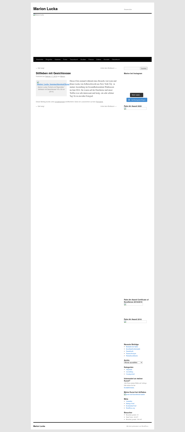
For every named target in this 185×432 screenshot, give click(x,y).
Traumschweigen (131, 353)
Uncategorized (60, 102)
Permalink (99, 102)
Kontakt (106, 59)
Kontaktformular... (129, 388)
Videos (98, 59)
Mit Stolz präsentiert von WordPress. (137, 426)
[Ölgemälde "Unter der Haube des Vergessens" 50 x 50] (137, 88)
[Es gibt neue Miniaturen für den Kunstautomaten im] (137, 78)
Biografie (49, 59)
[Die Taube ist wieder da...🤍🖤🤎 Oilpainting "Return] (145, 78)
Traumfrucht (129, 351)
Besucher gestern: (131, 415)
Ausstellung (129, 372)
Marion (62, 76)
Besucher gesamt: (131, 419)
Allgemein (129, 369)
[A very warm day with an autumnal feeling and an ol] (137, 83)
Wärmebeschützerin (132, 356)
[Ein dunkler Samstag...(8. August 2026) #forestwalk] (145, 88)
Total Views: (130, 417)
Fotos (65, 59)
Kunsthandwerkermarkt (133, 349)
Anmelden (129, 401)
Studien (83, 59)
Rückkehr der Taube (132, 347)
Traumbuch (74, 59)
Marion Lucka (45, 8)
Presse (91, 59)
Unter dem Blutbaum (108, 68)
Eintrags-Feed (130, 403)
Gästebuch (116, 59)
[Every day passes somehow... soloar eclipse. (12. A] (128, 83)
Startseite (39, 59)
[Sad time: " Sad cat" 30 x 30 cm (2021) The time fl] (145, 83)
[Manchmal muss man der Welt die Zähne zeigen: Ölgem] (128, 78)
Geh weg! (40, 68)
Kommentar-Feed (131, 406)
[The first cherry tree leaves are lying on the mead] (128, 88)
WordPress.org (130, 408)
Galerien (58, 59)
